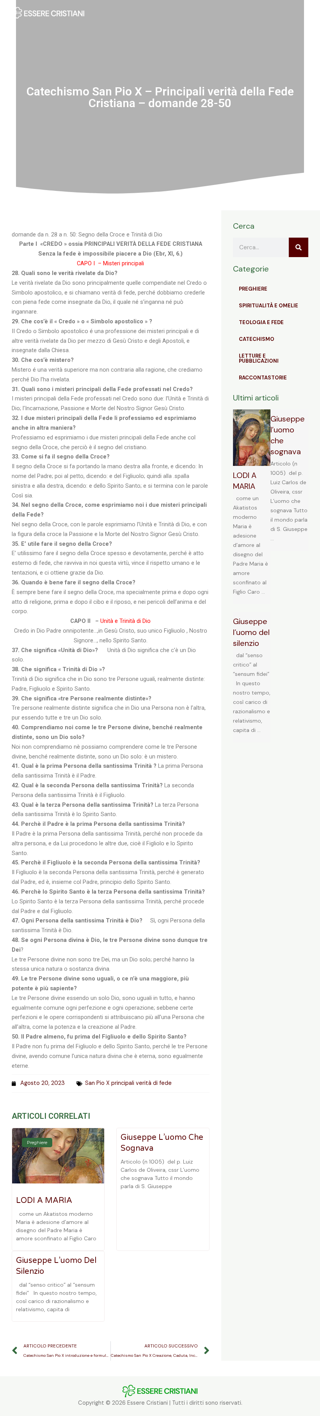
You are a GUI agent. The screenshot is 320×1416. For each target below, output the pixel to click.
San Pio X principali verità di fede (128, 1083)
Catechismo (256, 339)
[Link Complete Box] (252, 506)
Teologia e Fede (261, 322)
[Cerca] (298, 247)
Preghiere (253, 289)
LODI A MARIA (44, 1200)
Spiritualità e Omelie (268, 305)
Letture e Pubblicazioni (259, 358)
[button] (210, 14)
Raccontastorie (263, 377)
